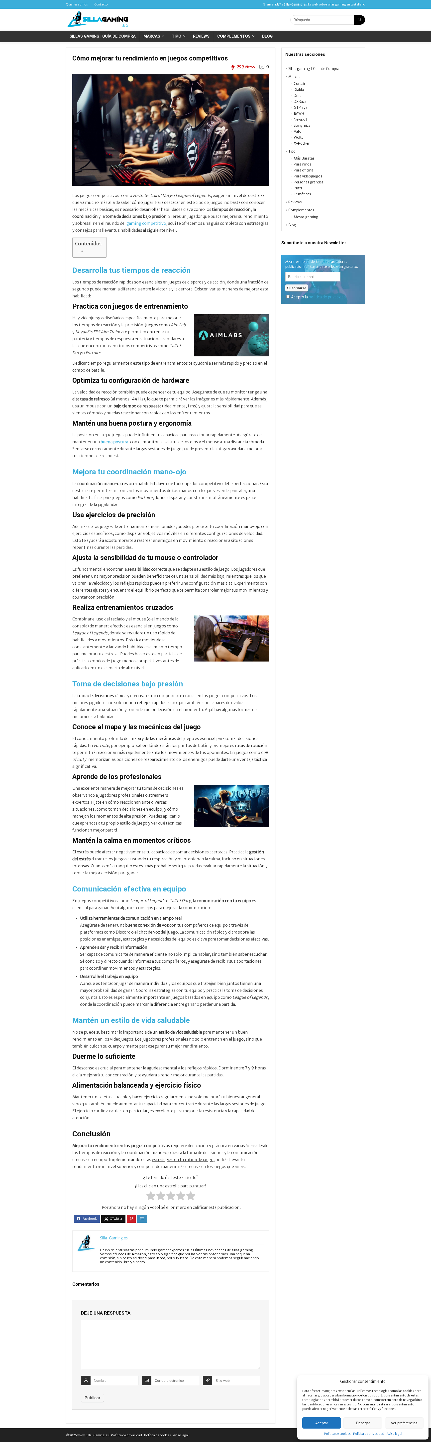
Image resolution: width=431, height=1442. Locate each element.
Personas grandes (308, 182)
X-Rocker (302, 143)
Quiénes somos (77, 4)
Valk (297, 131)
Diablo (299, 89)
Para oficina (303, 170)
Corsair (299, 83)
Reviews (201, 36)
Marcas (151, 36)
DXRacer (301, 101)
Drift (297, 95)
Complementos (233, 36)
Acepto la (318, 297)
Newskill (300, 119)
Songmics (302, 125)
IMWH (299, 113)
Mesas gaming (306, 217)
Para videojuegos (308, 176)
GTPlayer (301, 107)
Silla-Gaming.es (114, 1238)
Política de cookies (337, 1434)
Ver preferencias (404, 1423)
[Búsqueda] (359, 20)
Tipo (176, 36)
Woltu (299, 137)
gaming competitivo (146, 223)
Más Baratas (304, 158)
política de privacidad (327, 297)
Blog (267, 36)
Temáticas (302, 194)
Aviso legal (394, 1434)
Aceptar (321, 1423)
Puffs (298, 188)
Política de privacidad (368, 1434)
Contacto (101, 4)
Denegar (363, 1423)
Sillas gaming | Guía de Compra (103, 36)
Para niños (302, 164)
